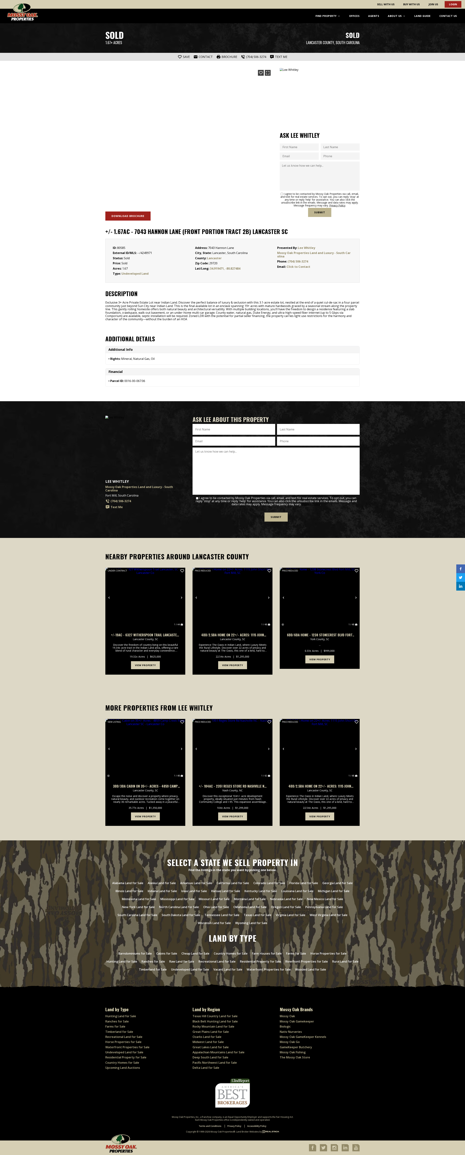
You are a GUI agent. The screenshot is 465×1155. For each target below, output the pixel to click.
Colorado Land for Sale (269, 883)
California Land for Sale (233, 883)
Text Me (117, 507)
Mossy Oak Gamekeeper (297, 1021)
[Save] (261, 73)
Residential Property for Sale (260, 961)
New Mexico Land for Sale (325, 899)
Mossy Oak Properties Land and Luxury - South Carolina (314, 254)
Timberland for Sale (153, 969)
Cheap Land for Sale (195, 953)
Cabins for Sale (166, 953)
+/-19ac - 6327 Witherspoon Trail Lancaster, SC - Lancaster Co (145, 635)
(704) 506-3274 (298, 261)
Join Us (433, 4)
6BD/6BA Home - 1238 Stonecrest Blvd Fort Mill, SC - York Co (320, 635)
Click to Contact (298, 267)
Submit (319, 212)
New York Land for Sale (138, 907)
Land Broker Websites (247, 1131)
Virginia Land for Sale (290, 915)
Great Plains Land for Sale (211, 1032)
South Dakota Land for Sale (181, 915)
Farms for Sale (296, 953)
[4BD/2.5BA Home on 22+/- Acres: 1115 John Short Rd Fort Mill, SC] (232, 598)
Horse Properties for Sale (328, 953)
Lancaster (214, 258)
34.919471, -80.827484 (225, 269)
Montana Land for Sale (250, 899)
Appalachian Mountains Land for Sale (218, 1052)
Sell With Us (386, 4)
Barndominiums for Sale (135, 953)
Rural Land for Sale (345, 961)
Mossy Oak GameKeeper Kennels (303, 1037)
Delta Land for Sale (206, 1068)
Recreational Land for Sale (217, 961)
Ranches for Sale (153, 961)
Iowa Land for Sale (194, 891)
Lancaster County (320, 42)
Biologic (285, 1026)
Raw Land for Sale (181, 961)
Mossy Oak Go (290, 1042)
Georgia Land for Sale (337, 883)
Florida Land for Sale (304, 883)
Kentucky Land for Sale (260, 891)
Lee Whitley (306, 248)
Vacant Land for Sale (227, 969)
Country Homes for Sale (231, 953)
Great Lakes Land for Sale (211, 1047)
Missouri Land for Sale (214, 899)
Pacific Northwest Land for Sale (215, 1063)
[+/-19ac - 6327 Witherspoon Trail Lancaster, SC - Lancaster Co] (145, 598)
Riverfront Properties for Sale (306, 961)
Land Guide (422, 16)
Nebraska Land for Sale (286, 899)
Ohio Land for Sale (216, 907)
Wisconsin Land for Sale (214, 923)
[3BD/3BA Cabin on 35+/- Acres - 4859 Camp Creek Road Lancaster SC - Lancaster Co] (145, 749)
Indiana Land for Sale (162, 891)
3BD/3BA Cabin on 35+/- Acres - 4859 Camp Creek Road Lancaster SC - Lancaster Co (145, 786)
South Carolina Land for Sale (137, 915)
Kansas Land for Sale (225, 891)
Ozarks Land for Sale (207, 1037)
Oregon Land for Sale (286, 907)
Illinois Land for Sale (129, 891)
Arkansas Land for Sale (196, 883)
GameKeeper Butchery (296, 1047)
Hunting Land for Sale (121, 961)
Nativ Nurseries (291, 1032)
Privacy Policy (337, 205)
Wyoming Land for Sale (251, 923)
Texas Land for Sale (257, 915)
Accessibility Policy (256, 1126)
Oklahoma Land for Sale (250, 907)
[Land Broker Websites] (270, 1131)
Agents (373, 16)
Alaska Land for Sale (162, 883)
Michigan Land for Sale (333, 891)
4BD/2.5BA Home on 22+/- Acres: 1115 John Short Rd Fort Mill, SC (232, 635)
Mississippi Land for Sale (177, 899)
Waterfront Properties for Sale (269, 969)
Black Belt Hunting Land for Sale (215, 1021)
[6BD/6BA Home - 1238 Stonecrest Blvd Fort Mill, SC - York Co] (320, 598)
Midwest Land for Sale (208, 1042)
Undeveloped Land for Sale (190, 969)
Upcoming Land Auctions (122, 1068)
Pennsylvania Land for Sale (324, 907)
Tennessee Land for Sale (222, 915)
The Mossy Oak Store (295, 1057)
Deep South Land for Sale (210, 1057)
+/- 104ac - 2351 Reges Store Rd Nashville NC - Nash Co (232, 786)
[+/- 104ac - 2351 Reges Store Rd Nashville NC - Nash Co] (232, 749)
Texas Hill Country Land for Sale (215, 1016)
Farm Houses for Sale (267, 953)
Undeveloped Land (135, 274)
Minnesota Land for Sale (139, 899)
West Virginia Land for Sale (328, 915)
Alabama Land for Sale (127, 883)
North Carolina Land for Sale (179, 907)
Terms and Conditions (210, 1126)
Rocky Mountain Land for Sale (213, 1026)
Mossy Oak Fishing (293, 1052)
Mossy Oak (287, 1016)
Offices (354, 16)
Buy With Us (411, 4)
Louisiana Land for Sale (297, 891)
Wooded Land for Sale (310, 969)
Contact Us (448, 16)
